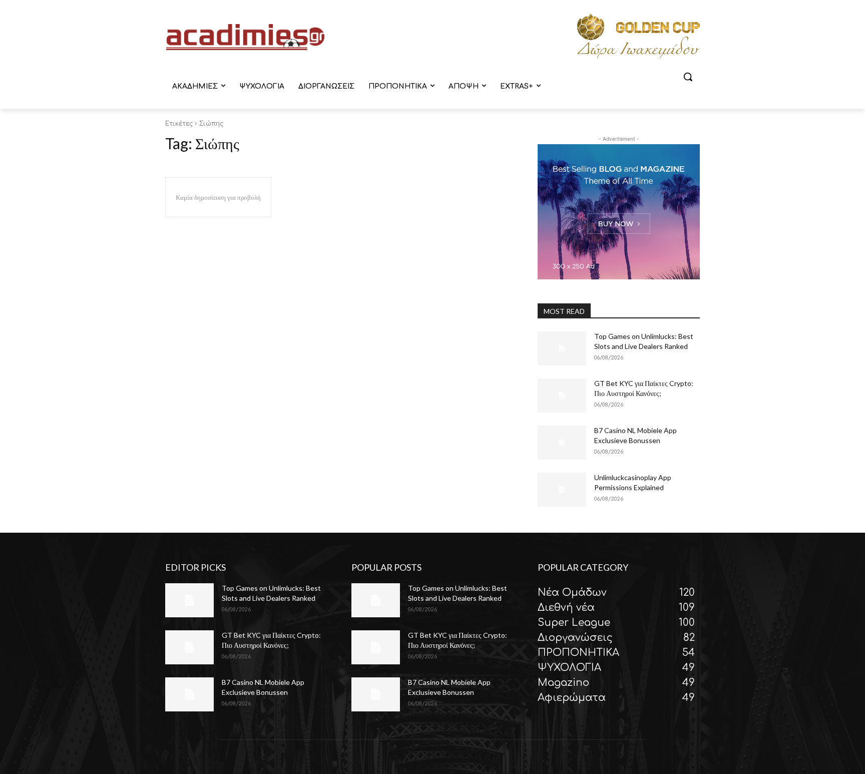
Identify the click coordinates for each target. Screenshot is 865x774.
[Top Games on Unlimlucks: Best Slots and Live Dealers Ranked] (562, 348)
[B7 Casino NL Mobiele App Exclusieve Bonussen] (562, 443)
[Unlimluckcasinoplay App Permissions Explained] (562, 490)
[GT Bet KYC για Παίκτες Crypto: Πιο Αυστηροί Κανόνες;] (562, 395)
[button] (688, 77)
